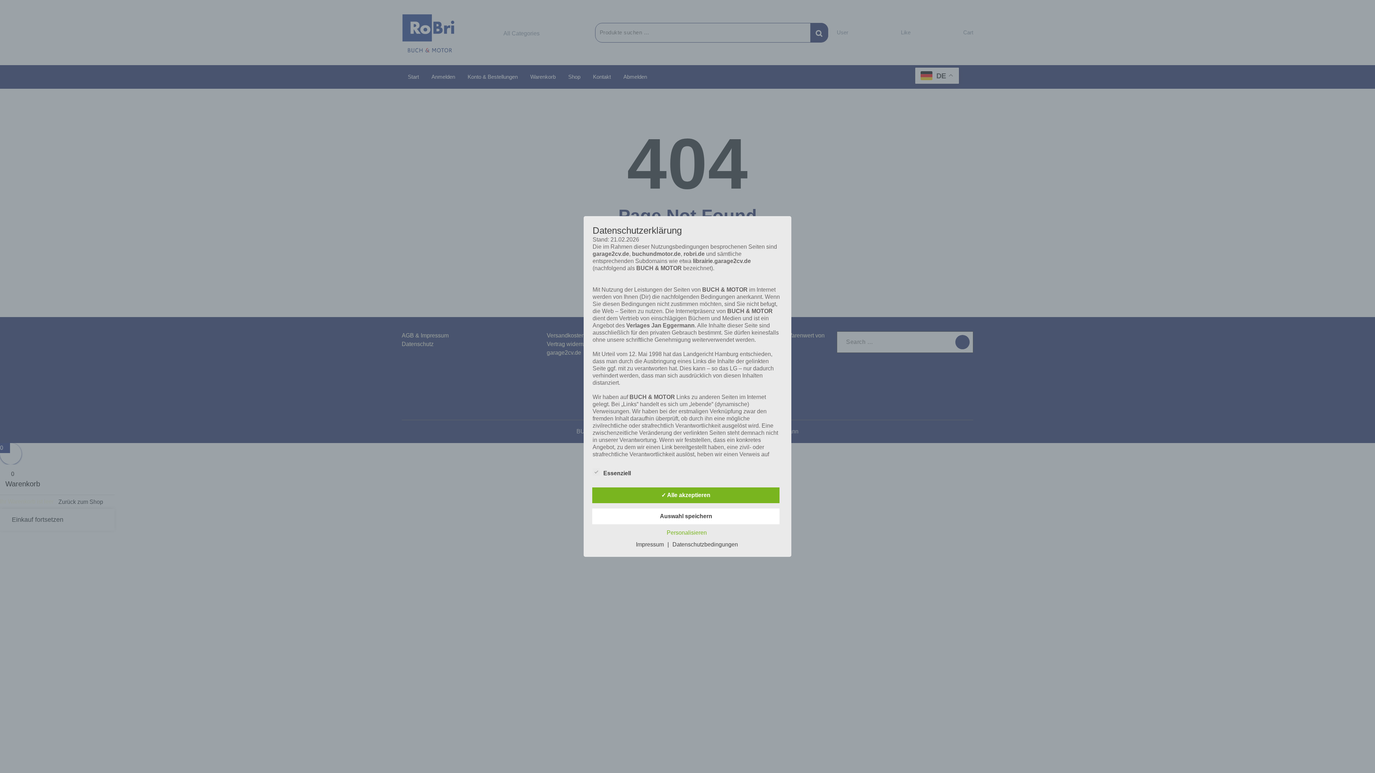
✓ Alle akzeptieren (685, 495)
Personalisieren (687, 533)
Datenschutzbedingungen (705, 544)
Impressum (650, 544)
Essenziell (617, 473)
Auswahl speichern (686, 516)
